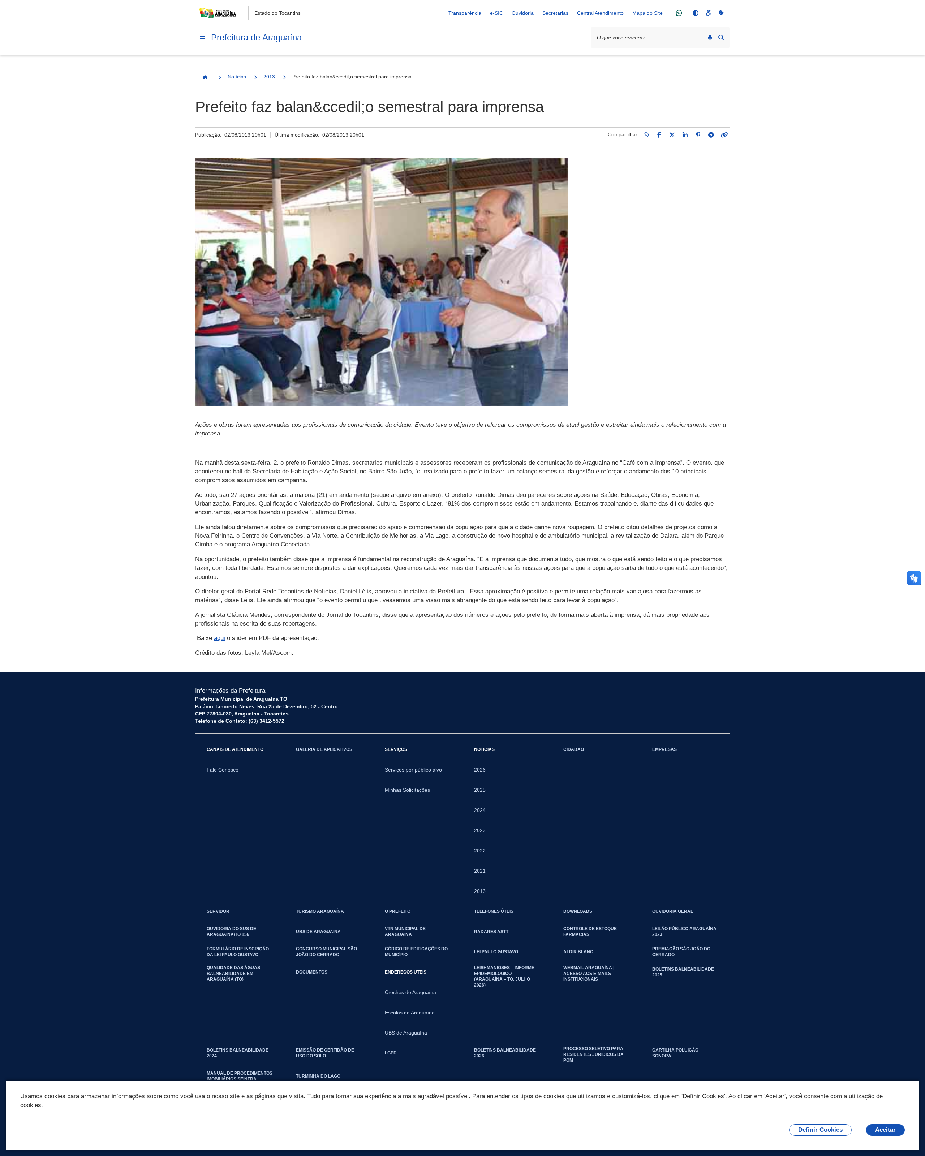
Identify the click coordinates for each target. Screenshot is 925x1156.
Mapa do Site (647, 13)
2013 (269, 76)
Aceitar (885, 1129)
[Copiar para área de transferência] (724, 135)
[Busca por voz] (710, 37)
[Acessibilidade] (708, 13)
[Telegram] (711, 135)
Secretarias (555, 13)
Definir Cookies (820, 1129)
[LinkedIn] (685, 135)
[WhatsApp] (646, 135)
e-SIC (496, 13)
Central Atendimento (600, 13)
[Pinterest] (698, 135)
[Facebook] (659, 135)
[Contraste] (695, 13)
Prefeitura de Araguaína (256, 37)
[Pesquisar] (721, 37)
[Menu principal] (202, 38)
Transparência (464, 13)
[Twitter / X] (672, 135)
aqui (219, 638)
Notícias (237, 76)
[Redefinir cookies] (721, 13)
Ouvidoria (523, 13)
